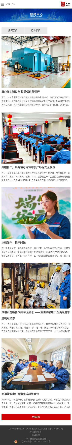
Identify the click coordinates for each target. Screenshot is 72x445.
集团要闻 (13, 30)
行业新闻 (36, 30)
